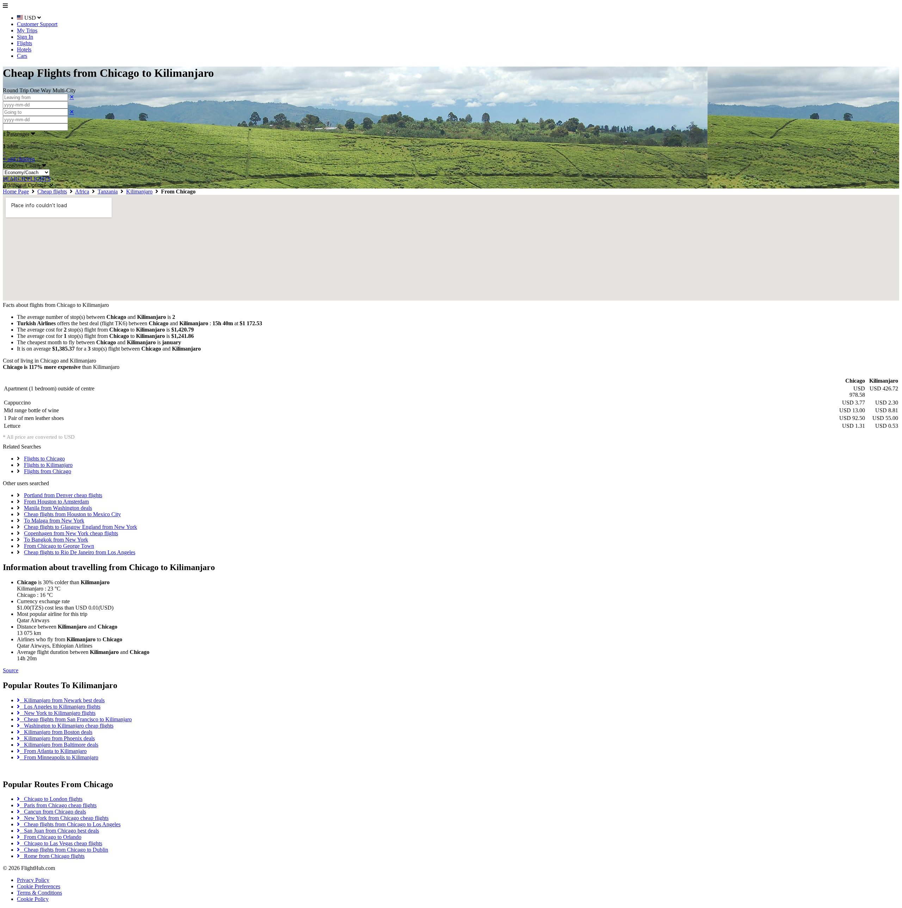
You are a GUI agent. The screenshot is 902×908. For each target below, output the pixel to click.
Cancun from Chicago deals (53, 812)
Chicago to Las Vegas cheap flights (61, 843)
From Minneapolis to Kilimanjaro (59, 757)
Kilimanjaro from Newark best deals (62, 700)
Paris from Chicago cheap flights (58, 805)
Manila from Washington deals (58, 508)
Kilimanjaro (139, 191)
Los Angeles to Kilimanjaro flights (60, 707)
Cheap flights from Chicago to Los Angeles (70, 824)
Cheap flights (52, 191)
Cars (22, 56)
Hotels (24, 49)
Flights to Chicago (44, 459)
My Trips (27, 30)
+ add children (19, 159)
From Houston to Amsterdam (56, 502)
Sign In (25, 37)
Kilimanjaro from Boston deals (56, 732)
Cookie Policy (33, 899)
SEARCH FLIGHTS (27, 179)
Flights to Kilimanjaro (48, 465)
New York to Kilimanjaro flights (57, 713)
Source (10, 670)
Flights (24, 43)
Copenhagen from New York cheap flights (71, 533)
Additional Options (26, 185)
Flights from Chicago (47, 471)
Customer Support (37, 24)
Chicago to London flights (51, 799)
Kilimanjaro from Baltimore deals (59, 745)
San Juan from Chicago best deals (59, 831)
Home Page (16, 191)
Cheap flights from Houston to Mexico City (72, 514)
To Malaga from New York (54, 521)
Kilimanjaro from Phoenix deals (57, 738)
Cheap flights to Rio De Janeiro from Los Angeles (79, 552)
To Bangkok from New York (56, 540)
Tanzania (108, 191)
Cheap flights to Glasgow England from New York (80, 527)
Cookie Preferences (38, 886)
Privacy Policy (33, 880)
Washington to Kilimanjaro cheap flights (66, 726)
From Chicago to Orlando (50, 837)
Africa (82, 191)
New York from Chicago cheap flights (64, 818)
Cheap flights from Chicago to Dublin (64, 850)
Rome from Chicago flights (52, 856)
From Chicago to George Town (59, 546)
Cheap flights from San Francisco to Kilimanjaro (76, 719)
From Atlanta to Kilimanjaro (53, 751)
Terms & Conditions (39, 893)
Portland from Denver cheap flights (63, 495)
